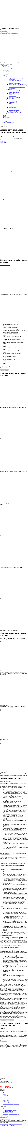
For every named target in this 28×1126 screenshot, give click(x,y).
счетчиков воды (12, 107)
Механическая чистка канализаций (17, 84)
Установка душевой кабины (10, 1110)
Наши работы (6, 117)
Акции (4, 116)
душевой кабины (13, 102)
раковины (11, 105)
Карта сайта (19, 1124)
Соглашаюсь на (14, 1080)
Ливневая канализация (14, 83)
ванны (10, 103)
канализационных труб (14, 92)
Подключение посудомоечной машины (15, 113)
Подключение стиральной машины (14, 112)
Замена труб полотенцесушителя (11, 1104)
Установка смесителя (8, 1112)
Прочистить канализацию (15, 80)
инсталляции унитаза (14, 110)
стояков (10, 94)
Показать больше (4, 370)
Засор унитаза (12, 82)
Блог (7, 74)
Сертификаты (11, 1020)
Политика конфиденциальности (8, 1124)
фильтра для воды (13, 101)
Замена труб (9, 89)
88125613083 (6, 1087)
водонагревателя (13, 111)
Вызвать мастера (18, 138)
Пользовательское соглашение (7, 1125)
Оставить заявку (4, 31)
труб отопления (12, 96)
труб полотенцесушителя (15, 97)
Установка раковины (8, 1111)
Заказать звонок (4, 1117)
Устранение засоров (10, 76)
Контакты (5, 119)
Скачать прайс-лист (5, 265)
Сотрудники (9, 73)
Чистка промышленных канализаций (18, 85)
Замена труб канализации (9, 1102)
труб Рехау (11, 98)
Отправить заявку (4, 1081)
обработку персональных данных (18, 1080)
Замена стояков (6, 1101)
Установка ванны (7, 1108)
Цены (4, 115)
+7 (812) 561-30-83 (4, 32)
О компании (6, 70)
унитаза (10, 106)
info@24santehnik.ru (5, 1047)
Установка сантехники (11, 99)
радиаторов (11, 93)
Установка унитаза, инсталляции (11, 1114)
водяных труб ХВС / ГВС (15, 90)
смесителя (11, 108)
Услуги (4, 75)
